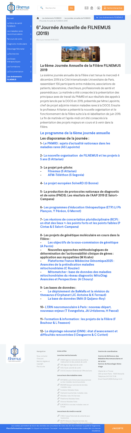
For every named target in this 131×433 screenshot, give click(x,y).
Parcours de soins (14, 39)
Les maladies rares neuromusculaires (15, 32)
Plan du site (41, 366)
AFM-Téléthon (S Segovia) (66, 175)
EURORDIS (64, 405)
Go (71, 8)
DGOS (62, 371)
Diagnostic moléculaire (17, 44)
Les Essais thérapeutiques (13, 60)
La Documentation (15, 72)
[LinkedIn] (97, 8)
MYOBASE (64, 380)
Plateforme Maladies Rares (69, 399)
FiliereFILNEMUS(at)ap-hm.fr (112, 379)
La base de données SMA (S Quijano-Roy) (76, 298)
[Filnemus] (37, 18)
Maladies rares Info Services (70, 396)
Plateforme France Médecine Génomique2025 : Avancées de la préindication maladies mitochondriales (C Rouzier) (77, 265)
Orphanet (63, 393)
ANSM (62, 360)
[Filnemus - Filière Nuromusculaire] (18, 7)
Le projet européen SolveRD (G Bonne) (71, 183)
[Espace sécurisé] (91, 8)
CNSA (62, 416)
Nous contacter (42, 356)
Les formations (13, 67)
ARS (61, 365)
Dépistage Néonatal (15, 49)
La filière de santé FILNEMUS (14, 24)
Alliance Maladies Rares (68, 402)
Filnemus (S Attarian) (62, 171)
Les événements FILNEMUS (14, 78)
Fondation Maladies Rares (69, 390)
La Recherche (13, 54)
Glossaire (40, 359)
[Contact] (85, 8)
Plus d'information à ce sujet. (18, 428)
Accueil (10, 18)
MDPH (62, 421)
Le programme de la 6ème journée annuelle (75, 133)
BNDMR (63, 385)
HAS (61, 368)
